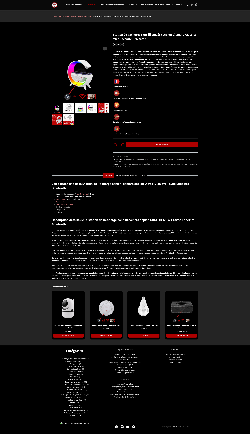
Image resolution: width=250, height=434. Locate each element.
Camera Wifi (124, 360)
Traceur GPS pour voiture (125, 373)
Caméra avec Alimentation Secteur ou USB (160, 164)
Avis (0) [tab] (143, 175)
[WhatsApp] (133, 426)
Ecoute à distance (125, 367)
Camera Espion (128, 159)
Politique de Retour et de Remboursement (124, 394)
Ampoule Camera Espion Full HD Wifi (144, 325)
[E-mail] (127, 426)
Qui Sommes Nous (125, 389)
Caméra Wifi (127, 166)
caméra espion (82, 194)
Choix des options (181, 335)
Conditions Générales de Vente (125, 397)
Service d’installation (125, 384)
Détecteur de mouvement (65, 204)
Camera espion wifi (166, 159)
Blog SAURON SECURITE (175, 355)
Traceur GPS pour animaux (125, 370)
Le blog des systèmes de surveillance (125, 387)
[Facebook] (116, 426)
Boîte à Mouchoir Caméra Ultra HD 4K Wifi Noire (181, 326)
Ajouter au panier (162, 145)
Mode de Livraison (175, 357)
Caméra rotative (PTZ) (125, 365)
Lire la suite (144, 335)
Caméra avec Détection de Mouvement (124, 357)
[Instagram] (122, 426)
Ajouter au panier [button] (68, 335)
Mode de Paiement (175, 360)
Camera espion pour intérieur (146, 159)
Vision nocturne (61, 202)
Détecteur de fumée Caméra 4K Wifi (106, 325)
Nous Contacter (175, 362)
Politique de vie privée (125, 392)
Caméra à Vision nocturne (133, 164)
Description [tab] (108, 175)
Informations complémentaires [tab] (126, 175)
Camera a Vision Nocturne (125, 355)
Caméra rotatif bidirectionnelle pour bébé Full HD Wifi (68, 326)
